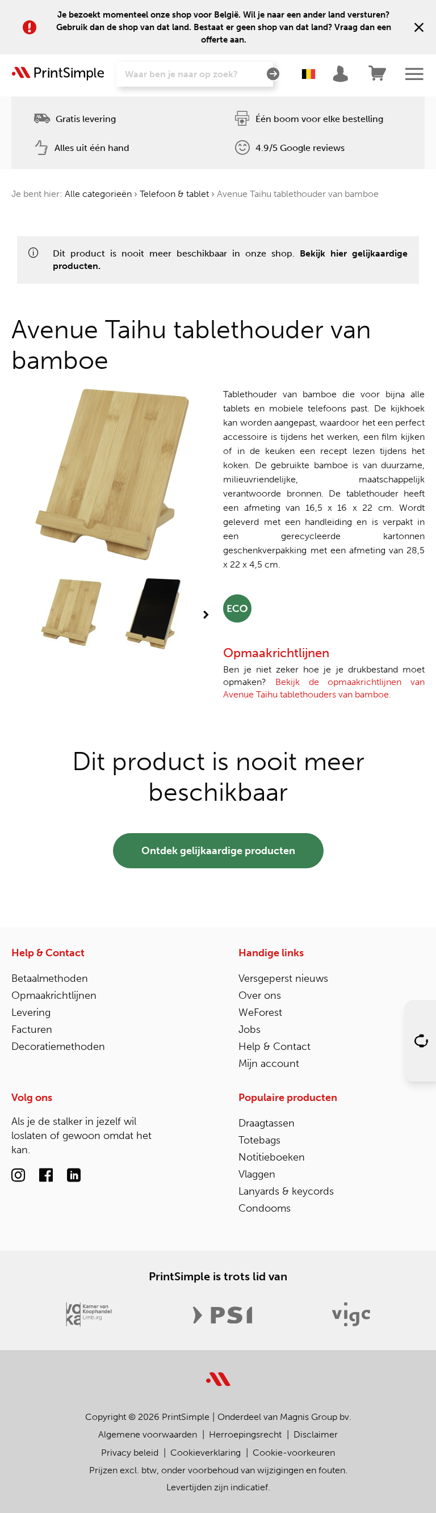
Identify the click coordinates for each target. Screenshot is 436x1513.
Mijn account (268, 1063)
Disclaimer (316, 1434)
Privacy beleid (129, 1452)
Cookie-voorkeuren (294, 1452)
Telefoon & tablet (174, 193)
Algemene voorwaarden (147, 1434)
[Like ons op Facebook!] (46, 1177)
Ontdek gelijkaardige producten (218, 850)
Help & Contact (48, 953)
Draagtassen (266, 1123)
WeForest (260, 1012)
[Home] (57, 73)
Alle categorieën (98, 193)
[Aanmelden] (342, 73)
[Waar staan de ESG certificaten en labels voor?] (237, 607)
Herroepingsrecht (245, 1434)
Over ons (259, 995)
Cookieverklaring (205, 1452)
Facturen (31, 1029)
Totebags (259, 1140)
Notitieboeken (271, 1157)
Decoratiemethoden (58, 1046)
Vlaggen (256, 1174)
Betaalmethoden (49, 978)
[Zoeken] (273, 74)
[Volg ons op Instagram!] (18, 1177)
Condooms (264, 1208)
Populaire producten (287, 1097)
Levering (31, 1012)
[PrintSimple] (218, 1372)
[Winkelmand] (377, 73)
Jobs (249, 1029)
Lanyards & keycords (286, 1191)
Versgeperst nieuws (283, 978)
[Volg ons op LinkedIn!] (74, 1177)
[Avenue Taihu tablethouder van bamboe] (71, 615)
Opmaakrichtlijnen (54, 995)
